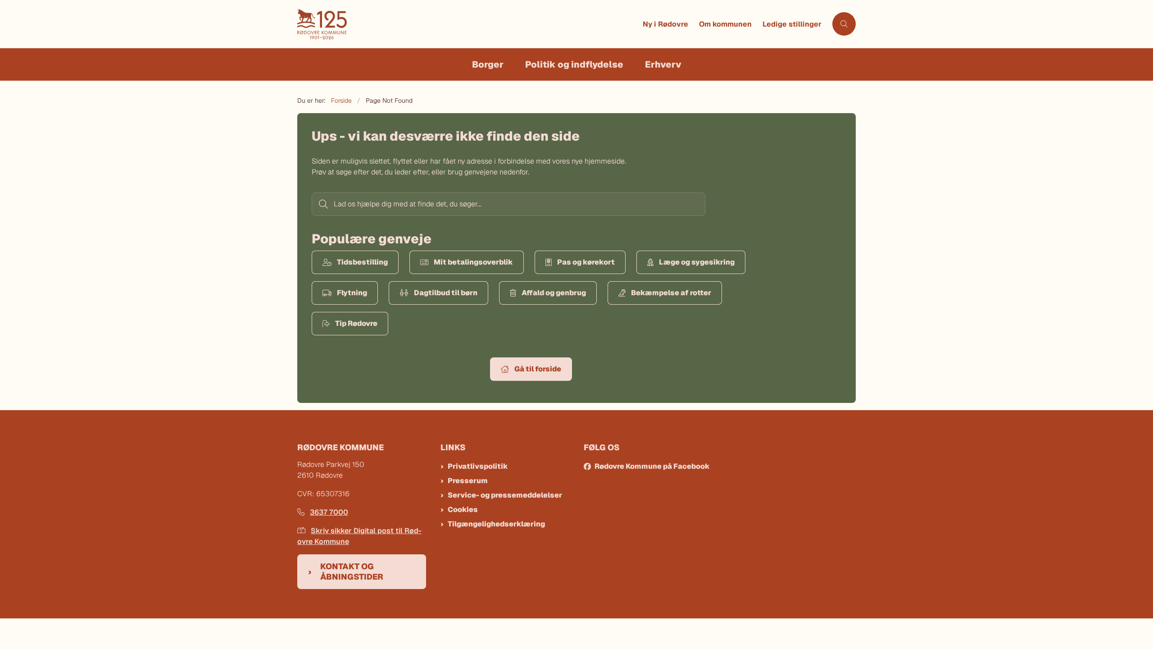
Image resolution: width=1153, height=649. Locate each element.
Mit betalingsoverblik (473, 262)
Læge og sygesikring (697, 262)
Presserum (468, 480)
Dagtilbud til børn (445, 292)
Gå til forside (537, 369)
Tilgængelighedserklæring (496, 524)
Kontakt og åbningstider (351, 571)
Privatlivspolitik (478, 466)
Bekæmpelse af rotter (671, 292)
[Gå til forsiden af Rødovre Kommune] (467, 24)
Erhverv (663, 64)
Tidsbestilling (362, 262)
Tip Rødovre (356, 323)
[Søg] (322, 204)
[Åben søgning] (844, 24)
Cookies (463, 509)
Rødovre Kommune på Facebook (652, 466)
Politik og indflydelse (574, 64)
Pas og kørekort (586, 262)
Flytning (352, 292)
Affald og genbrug (554, 292)
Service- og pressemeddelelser (505, 495)
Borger (488, 64)
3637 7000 (329, 512)
